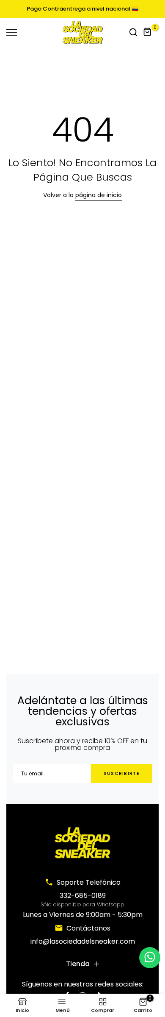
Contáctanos (88, 928)
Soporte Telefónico (89, 882)
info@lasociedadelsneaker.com (82, 941)
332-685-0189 (83, 895)
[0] (147, 32)
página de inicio (98, 195)
